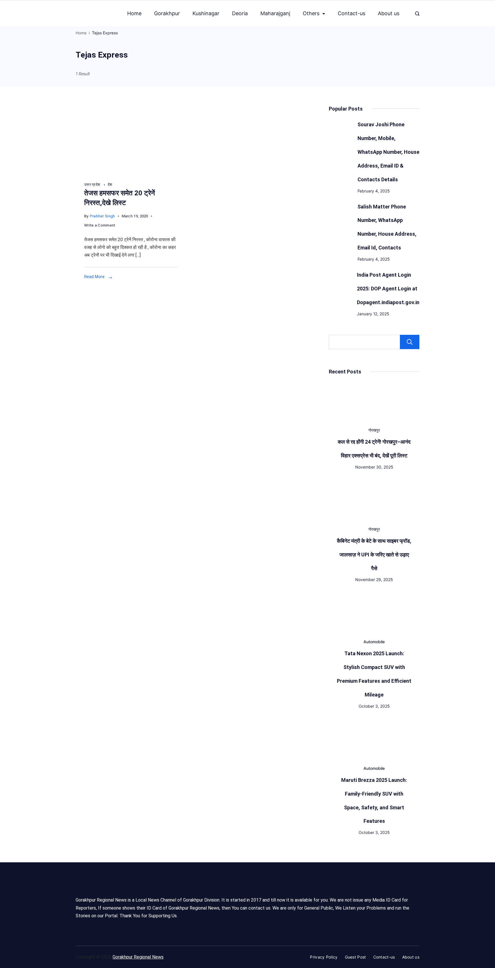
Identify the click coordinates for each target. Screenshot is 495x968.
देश (110, 184)
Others (311, 13)
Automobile (374, 641)
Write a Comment (99, 226)
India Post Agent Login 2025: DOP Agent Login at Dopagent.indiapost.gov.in (388, 288)
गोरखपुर (374, 430)
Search (409, 342)
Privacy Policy (323, 957)
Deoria (240, 13)
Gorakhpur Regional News (138, 957)
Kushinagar (205, 13)
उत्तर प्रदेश (92, 184)
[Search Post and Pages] (417, 13)
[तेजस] (131, 174)
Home (134, 13)
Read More (94, 276)
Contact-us (351, 13)
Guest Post (355, 957)
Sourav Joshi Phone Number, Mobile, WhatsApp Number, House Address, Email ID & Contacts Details (388, 151)
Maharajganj (275, 13)
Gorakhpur (167, 13)
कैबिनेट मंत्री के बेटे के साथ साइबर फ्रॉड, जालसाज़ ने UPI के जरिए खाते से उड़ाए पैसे (374, 554)
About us (388, 13)
